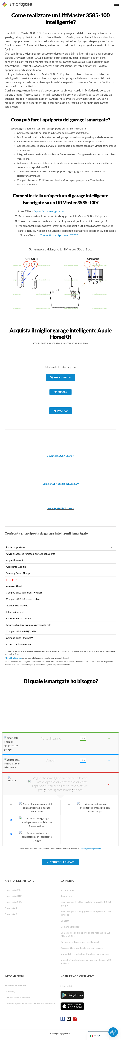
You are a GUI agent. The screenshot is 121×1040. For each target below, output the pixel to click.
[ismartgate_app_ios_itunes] (72, 1006)
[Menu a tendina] (116, 4)
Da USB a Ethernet (14, 658)
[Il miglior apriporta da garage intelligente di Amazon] (60, 439)
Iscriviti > (67, 985)
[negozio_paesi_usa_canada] (60, 383)
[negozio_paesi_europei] (60, 397)
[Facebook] (62, 1019)
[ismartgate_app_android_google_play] (72, 995)
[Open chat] (113, 1032)
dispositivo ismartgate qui (48, 211)
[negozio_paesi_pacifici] (61, 416)
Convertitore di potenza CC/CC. (59, 235)
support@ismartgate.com (90, 848)
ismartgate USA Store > (60, 455)
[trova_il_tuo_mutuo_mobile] (60, 688)
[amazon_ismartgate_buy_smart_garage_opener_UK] (60, 492)
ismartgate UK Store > (60, 508)
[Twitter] (69, 1019)
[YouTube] (75, 1019)
